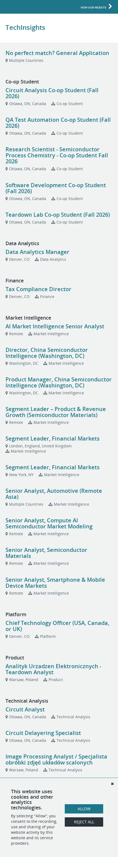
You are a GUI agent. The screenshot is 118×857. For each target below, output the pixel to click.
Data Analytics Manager (37, 252)
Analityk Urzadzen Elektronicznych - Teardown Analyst (53, 669)
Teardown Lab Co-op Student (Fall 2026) (57, 214)
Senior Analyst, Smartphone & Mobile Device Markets (55, 582)
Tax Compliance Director (38, 289)
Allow (84, 808)
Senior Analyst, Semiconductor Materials (46, 553)
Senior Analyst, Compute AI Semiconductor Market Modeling (48, 523)
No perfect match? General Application (57, 53)
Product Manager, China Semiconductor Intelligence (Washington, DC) (58, 382)
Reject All (84, 821)
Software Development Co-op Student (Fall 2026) (55, 188)
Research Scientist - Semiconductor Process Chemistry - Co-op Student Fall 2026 (56, 155)
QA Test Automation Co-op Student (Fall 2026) (58, 122)
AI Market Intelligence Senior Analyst (54, 326)
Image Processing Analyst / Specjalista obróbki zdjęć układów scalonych (56, 759)
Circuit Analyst (25, 709)
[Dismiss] (112, 783)
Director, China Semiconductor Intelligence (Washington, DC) (46, 353)
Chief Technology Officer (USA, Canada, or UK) (57, 626)
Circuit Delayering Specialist (43, 733)
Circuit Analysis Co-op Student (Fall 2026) (52, 93)
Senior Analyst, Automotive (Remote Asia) (53, 493)
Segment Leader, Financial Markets (52, 438)
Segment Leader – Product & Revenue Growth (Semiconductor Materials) (55, 412)
